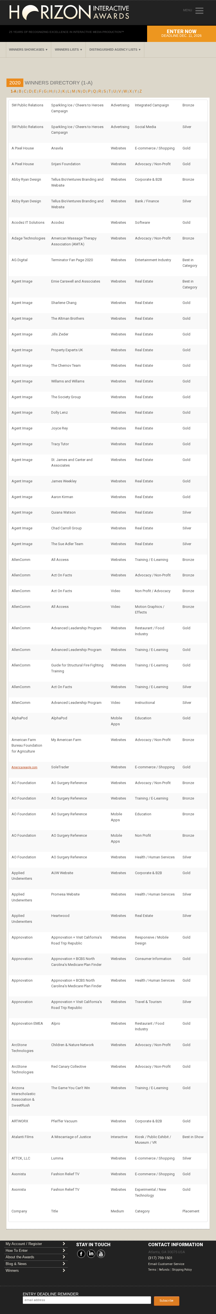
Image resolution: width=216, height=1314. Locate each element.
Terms (152, 1269)
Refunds (164, 1269)
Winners (12, 1270)
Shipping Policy (182, 1269)
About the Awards (20, 1257)
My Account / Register (24, 1244)
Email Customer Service (166, 1264)
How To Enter (17, 1250)
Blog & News (16, 1264)
